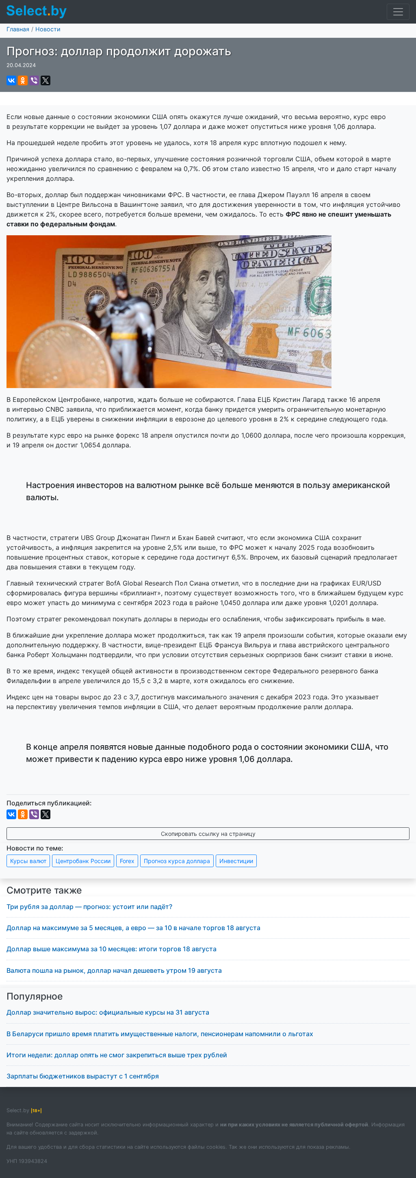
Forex (127, 860)
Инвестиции (236, 860)
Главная (17, 29)
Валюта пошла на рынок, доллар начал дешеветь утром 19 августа (114, 970)
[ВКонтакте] (11, 80)
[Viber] (34, 80)
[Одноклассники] (23, 80)
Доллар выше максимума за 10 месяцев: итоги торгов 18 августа (111, 949)
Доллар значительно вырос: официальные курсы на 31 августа (107, 1012)
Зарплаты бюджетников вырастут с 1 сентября (82, 1076)
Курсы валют (28, 860)
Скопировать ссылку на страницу (208, 833)
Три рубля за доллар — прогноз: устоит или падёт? (89, 906)
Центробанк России (83, 860)
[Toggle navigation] (398, 12)
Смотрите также (44, 890)
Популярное (34, 996)
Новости (48, 29)
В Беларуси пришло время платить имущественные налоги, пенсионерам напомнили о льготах (159, 1034)
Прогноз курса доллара (177, 860)
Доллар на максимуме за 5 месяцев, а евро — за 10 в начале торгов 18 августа (133, 928)
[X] (45, 80)
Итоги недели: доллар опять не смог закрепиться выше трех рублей (116, 1055)
